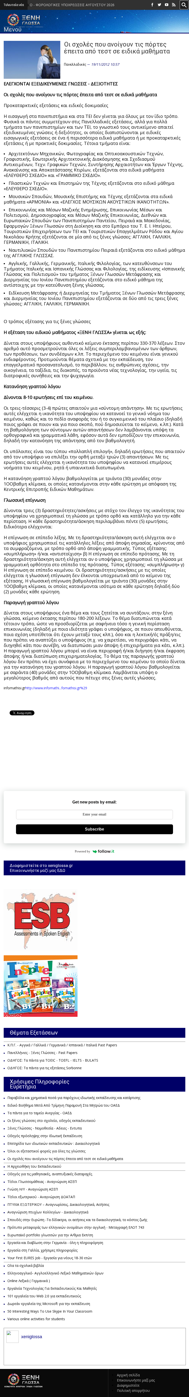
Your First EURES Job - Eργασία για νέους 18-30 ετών (49, 1258)
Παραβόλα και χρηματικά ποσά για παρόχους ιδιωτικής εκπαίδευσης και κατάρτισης (73, 1097)
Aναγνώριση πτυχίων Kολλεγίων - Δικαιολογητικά (47, 1212)
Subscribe (94, 829)
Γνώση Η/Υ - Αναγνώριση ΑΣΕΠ (32, 1189)
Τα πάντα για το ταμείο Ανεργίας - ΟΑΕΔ (39, 1113)
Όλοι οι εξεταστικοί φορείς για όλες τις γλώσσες (46, 1151)
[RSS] (173, 4)
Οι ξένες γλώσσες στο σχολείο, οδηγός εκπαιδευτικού (51, 1120)
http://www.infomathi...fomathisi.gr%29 (56, 688)
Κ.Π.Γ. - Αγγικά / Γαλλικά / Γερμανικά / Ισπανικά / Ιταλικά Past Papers (62, 1045)
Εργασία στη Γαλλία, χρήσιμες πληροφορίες (42, 1250)
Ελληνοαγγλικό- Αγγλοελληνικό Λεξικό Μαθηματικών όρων (55, 1273)
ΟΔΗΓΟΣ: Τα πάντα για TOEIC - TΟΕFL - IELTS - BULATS (52, 1060)
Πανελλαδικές (75, 64)
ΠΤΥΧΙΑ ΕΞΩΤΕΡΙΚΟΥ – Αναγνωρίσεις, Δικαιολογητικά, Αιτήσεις (58, 1204)
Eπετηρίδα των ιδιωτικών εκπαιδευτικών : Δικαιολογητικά (53, 1143)
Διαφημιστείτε (128, 1385)
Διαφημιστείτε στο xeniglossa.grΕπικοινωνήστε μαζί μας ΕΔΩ (41, 868)
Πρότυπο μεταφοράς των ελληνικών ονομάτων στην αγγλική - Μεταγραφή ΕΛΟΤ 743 (75, 1227)
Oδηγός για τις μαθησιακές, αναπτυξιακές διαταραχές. (50, 1174)
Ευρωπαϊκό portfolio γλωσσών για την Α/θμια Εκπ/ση (50, 1235)
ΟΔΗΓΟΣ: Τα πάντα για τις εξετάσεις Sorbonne (44, 1068)
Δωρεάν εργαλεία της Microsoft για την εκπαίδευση (48, 1303)
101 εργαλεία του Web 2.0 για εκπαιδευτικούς (44, 1296)
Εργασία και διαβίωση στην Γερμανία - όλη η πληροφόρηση (55, 1242)
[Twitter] (159, 4)
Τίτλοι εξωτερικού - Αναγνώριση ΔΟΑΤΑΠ (41, 1196)
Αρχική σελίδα (128, 1375)
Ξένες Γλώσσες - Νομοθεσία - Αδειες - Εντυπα (44, 1128)
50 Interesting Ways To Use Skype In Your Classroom (49, 1311)
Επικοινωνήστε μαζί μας (136, 1380)
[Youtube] (166, 4)
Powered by (82, 851)
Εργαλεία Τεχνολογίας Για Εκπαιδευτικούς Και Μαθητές (52, 1288)
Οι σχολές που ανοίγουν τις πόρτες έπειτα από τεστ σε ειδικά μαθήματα (65, 1158)
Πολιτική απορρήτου (133, 1390)
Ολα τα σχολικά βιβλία (25, 1265)
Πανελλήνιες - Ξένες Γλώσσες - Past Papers (42, 1052)
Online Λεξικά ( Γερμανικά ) (28, 1280)
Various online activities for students (36, 1319)
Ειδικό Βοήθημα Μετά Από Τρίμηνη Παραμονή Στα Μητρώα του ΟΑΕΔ (63, 1105)
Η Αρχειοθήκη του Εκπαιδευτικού (34, 1166)
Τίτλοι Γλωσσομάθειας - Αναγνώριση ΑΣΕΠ (42, 1181)
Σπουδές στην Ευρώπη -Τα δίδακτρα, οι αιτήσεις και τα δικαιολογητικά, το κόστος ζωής (77, 1219)
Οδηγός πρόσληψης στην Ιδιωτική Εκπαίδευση (44, 1135)
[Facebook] (152, 4)
